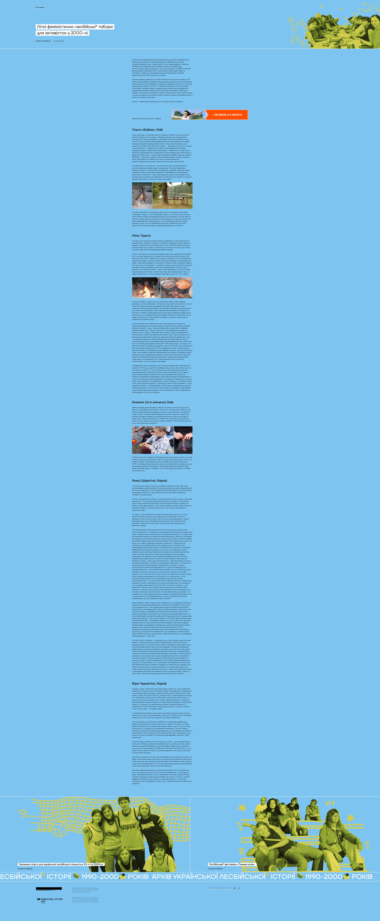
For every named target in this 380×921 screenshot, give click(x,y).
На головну (40, 8)
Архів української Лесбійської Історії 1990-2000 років (138, 877)
